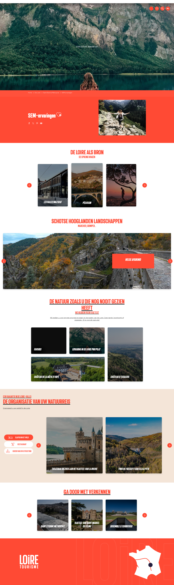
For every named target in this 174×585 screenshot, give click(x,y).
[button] (162, 9)
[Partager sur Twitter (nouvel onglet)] (33, 123)
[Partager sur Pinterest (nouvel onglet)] (37, 123)
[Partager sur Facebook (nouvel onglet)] (29, 123)
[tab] (18, 444)
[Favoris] (157, 9)
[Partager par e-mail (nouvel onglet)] (41, 123)
